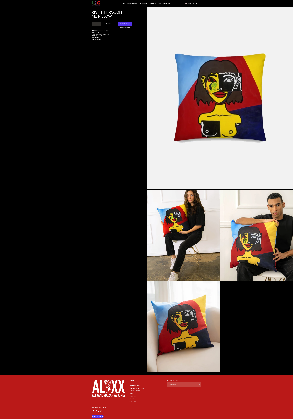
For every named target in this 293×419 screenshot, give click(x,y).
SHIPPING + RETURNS (134, 391)
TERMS (131, 393)
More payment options (125, 27)
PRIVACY (131, 398)
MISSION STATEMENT (134, 385)
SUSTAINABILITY (133, 404)
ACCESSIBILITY (133, 401)
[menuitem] (124, 3)
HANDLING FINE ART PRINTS (136, 388)
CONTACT (131, 380)
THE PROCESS (133, 383)
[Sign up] (199, 384)
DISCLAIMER (132, 396)
